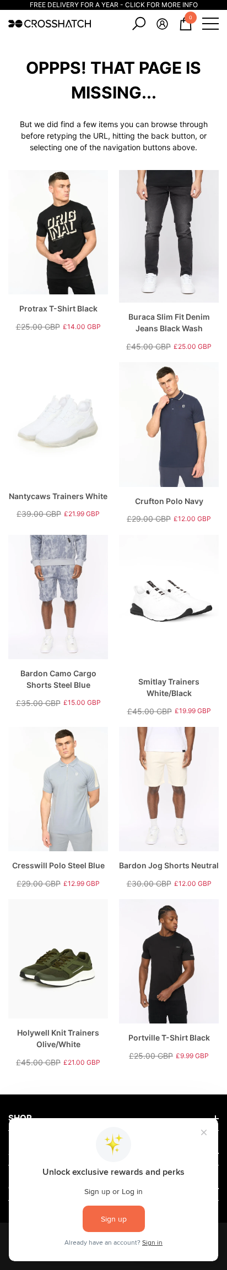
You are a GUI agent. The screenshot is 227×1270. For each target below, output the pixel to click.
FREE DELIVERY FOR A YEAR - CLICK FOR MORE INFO (114, 5)
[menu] (210, 23)
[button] (139, 23)
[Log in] (162, 24)
